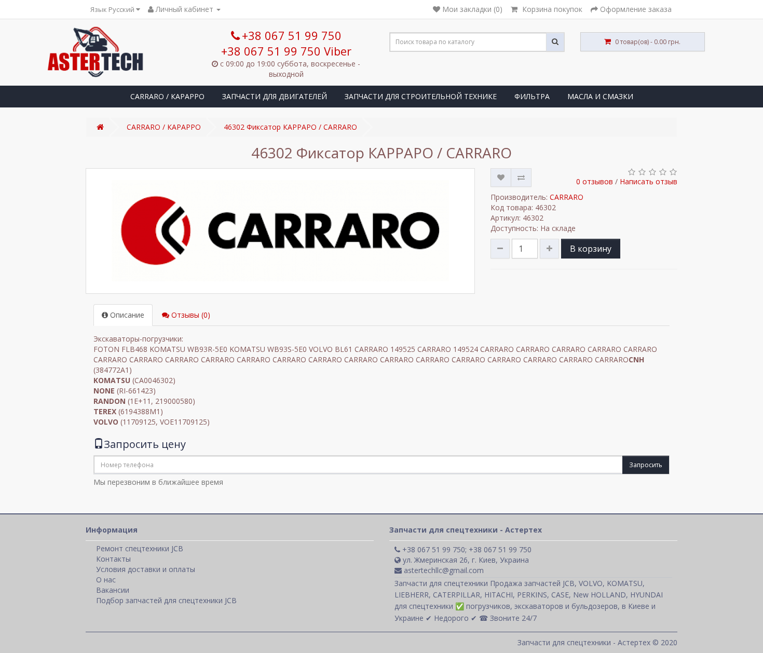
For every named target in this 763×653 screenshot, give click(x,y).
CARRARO (566, 197)
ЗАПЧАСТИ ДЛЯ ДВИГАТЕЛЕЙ (274, 96)
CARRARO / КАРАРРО (167, 96)
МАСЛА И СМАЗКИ (600, 96)
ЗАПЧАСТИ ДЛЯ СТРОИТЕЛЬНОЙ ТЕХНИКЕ (421, 96)
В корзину (590, 248)
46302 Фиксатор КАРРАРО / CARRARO (290, 127)
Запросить (645, 464)
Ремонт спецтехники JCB (139, 548)
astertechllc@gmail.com (443, 570)
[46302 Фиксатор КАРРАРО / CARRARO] (280, 231)
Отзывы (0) (189, 315)
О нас (106, 579)
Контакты (113, 559)
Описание (126, 315)
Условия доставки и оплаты (145, 569)
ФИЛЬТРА (532, 96)
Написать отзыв (648, 181)
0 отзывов (594, 181)
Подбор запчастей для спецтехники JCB (166, 600)
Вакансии (112, 590)
